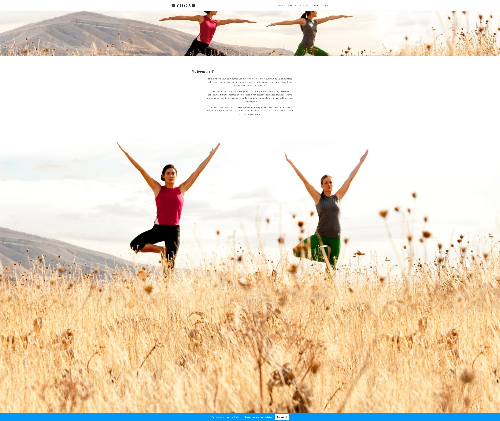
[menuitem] (281, 5)
